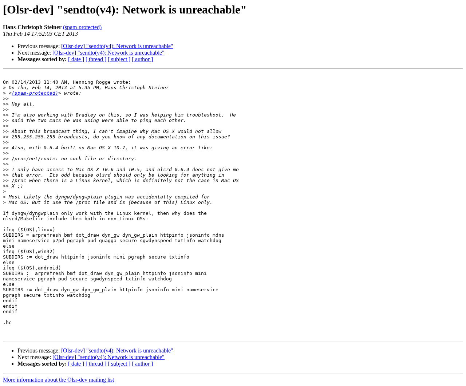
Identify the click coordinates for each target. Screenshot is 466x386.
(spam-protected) (82, 27)
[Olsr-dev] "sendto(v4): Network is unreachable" (117, 46)
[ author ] (142, 59)
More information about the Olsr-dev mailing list (58, 380)
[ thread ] (96, 59)
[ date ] (76, 59)
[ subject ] (119, 59)
